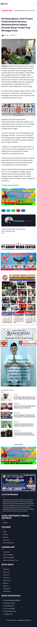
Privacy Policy (6, 540)
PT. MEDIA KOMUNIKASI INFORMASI (12, 600)
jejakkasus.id (6, 586)
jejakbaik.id (6, 583)
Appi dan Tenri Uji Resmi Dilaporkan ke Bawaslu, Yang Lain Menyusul (25, 406)
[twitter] (8, 210)
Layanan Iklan (6, 552)
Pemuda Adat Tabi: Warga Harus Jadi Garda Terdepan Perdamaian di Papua (25, 398)
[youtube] (15, 623)
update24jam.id (7, 591)
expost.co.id (6, 572)
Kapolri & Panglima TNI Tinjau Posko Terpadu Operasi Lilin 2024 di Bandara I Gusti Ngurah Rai (25, 416)
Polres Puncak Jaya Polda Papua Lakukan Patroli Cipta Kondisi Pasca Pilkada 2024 (24, 434)
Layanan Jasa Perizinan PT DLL (10, 560)
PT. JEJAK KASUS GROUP (9, 603)
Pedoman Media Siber (8, 543)
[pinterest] (18, 210)
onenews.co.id (6, 577)
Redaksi (5, 532)
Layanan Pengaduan (8, 554)
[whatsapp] (13, 210)
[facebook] (3, 210)
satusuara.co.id (7, 580)
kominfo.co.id (6, 569)
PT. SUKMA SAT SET (8, 614)
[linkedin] (23, 210)
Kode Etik (5, 534)
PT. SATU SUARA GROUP (9, 608)
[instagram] (12, 623)
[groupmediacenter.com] (4, 5)
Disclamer (5, 537)
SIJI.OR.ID (5, 522)
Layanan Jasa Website (8, 557)
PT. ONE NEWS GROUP (8, 606)
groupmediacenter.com (24, 620)
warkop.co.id (6, 575)
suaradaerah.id (6, 588)
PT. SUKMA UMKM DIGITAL (9, 611)
